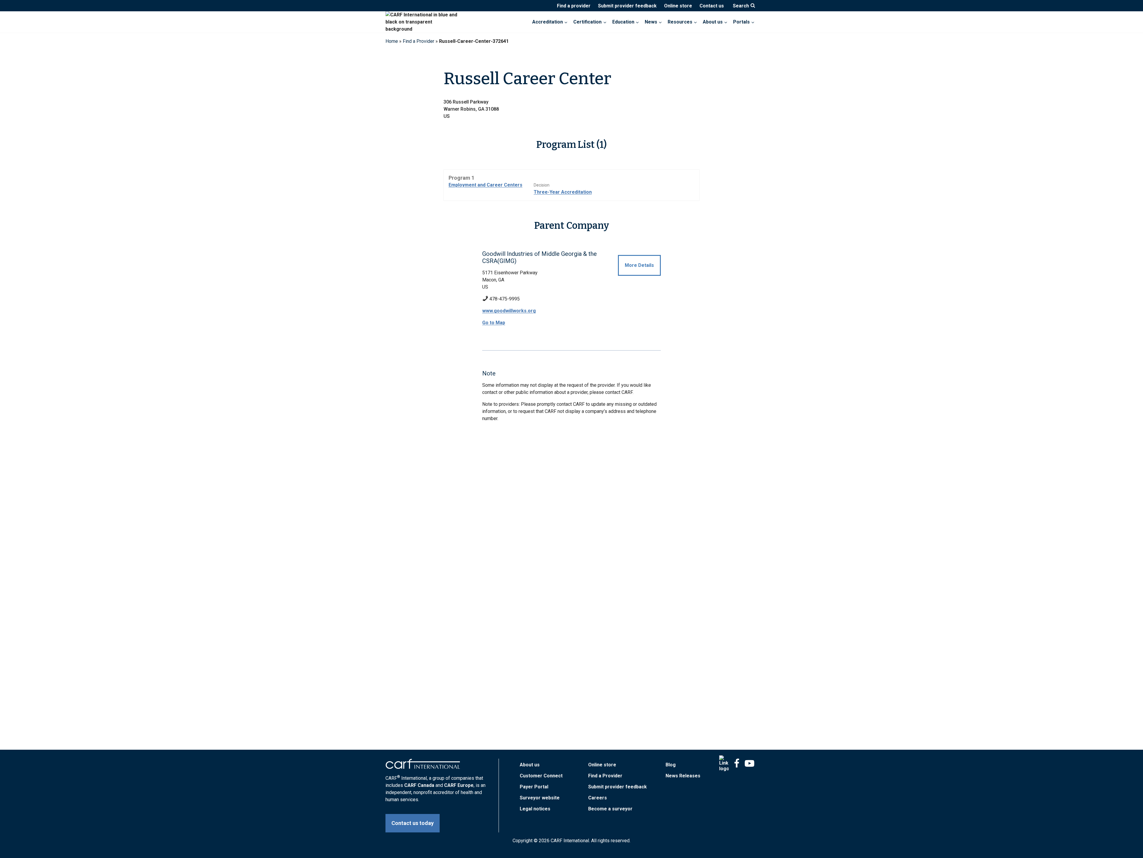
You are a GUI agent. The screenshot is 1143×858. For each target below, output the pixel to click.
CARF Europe (459, 785)
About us (530, 765)
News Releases (683, 776)
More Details (639, 265)
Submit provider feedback (627, 6)
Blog (671, 765)
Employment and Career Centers (485, 185)
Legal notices (535, 809)
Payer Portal (534, 787)
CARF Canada (419, 785)
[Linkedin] (724, 763)
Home (391, 41)
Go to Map (493, 322)
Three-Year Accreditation (563, 192)
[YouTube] (749, 763)
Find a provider (574, 6)
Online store (678, 6)
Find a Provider (418, 41)
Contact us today (412, 823)
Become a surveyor (610, 809)
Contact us (711, 6)
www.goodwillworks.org (509, 311)
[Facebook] (736, 763)
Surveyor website (540, 798)
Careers (597, 798)
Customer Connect (541, 776)
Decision (541, 185)
